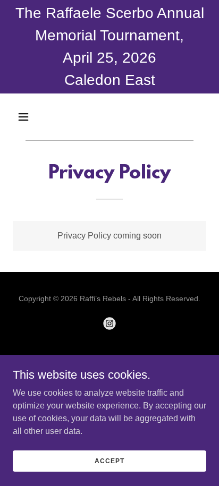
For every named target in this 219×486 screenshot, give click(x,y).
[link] (109, 323)
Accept (109, 460)
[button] (35, 116)
